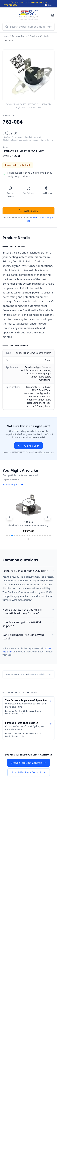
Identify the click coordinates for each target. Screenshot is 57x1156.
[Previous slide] (9, 517)
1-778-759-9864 (10, 5)
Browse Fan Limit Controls (26, 763)
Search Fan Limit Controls (26, 772)
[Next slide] (47, 517)
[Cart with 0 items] (52, 15)
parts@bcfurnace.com (44, 452)
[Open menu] (4, 15)
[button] (7, 535)
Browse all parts (11, 484)
